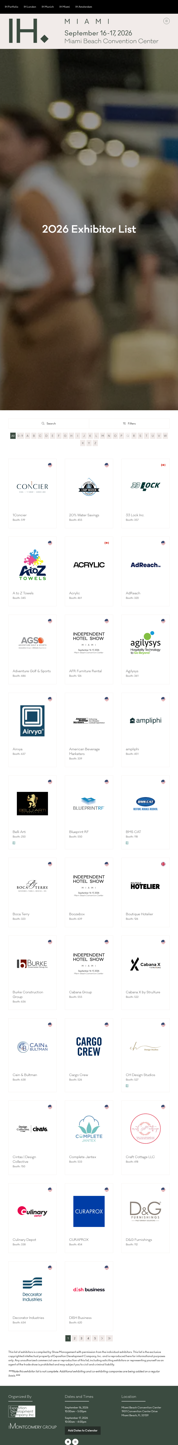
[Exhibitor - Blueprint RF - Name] (89, 812)
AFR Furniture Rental (85, 671)
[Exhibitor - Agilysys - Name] (145, 649)
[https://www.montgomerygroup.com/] (32, 1427)
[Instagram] (75, 1442)
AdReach (133, 593)
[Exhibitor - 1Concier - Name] (32, 493)
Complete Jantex (82, 1157)
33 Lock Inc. (135, 515)
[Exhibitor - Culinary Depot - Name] (32, 1218)
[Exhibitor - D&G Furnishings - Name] (145, 1218)
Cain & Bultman (25, 1075)
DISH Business (80, 1318)
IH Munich (48, 6)
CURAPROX (78, 1240)
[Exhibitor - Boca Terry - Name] (32, 892)
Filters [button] (132, 424)
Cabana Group (80, 992)
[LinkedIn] (68, 1442)
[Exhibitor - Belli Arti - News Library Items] (14, 843)
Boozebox (77, 914)
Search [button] (52, 424)
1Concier (20, 515)
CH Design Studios (140, 1075)
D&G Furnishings (139, 1240)
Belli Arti (19, 832)
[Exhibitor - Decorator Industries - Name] (32, 1296)
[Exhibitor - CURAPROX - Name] (89, 1218)
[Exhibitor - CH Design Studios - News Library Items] (127, 1085)
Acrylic (74, 593)
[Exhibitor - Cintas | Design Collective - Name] (32, 1138)
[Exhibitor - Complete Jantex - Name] (89, 1138)
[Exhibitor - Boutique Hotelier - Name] (145, 892)
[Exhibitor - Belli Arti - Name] (32, 812)
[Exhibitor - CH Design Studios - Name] (145, 1055)
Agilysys (132, 671)
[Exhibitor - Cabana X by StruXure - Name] (145, 973)
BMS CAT (133, 832)
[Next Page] (102, 1338)
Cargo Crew (78, 1075)
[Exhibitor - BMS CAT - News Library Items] (127, 843)
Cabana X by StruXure (143, 992)
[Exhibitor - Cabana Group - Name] (89, 973)
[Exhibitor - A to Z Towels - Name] (32, 571)
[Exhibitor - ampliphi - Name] (145, 730)
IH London (30, 6)
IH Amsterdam (83, 6)
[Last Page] (109, 1338)
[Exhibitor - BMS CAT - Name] (145, 812)
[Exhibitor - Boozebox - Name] (89, 892)
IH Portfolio (11, 6)
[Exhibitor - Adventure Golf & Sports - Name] (32, 649)
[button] (166, 21)
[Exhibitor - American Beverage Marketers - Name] (89, 730)
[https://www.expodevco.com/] (21, 1416)
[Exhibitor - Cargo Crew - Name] (89, 1055)
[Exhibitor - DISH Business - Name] (89, 1296)
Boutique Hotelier (139, 914)
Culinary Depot (24, 1240)
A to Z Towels (23, 593)
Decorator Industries (28, 1318)
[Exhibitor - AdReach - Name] (145, 571)
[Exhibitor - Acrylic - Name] (89, 571)
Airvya (17, 749)
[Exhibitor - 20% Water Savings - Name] (89, 493)
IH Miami (64, 6)
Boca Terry (21, 914)
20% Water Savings (84, 515)
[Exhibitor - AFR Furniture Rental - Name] (89, 649)
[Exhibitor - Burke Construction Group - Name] (32, 973)
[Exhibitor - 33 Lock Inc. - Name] (145, 493)
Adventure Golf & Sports (32, 671)
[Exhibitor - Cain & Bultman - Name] (32, 1055)
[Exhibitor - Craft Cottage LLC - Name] (145, 1138)
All (13, 435)
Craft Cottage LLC (140, 1157)
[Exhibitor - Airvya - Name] (32, 730)
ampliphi (132, 749)
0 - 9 (20, 435)
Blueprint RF (79, 832)
